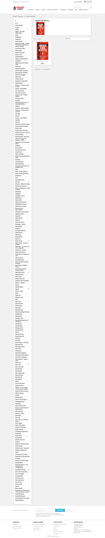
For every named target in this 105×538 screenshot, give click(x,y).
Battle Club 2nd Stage (21, 130)
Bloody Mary (18, 326)
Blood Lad (18, 308)
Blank (17, 285)
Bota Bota (18, 415)
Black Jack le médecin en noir (22, 254)
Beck (16, 169)
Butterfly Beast (19, 494)
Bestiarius (18, 191)
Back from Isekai (20, 48)
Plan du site (36, 530)
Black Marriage (19, 260)
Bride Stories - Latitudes (22, 448)
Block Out (18, 301)
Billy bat (17, 220)
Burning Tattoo (19, 480)
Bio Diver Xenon (19, 222)
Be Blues (17, 146)
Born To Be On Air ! (20, 405)
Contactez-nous (37, 528)
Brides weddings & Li (21, 450)
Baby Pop (18, 39)
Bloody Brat (18, 316)
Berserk (17, 182)
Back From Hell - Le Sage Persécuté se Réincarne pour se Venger (22, 45)
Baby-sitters (18, 41)
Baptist (17, 106)
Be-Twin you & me (20, 150)
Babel (17, 29)
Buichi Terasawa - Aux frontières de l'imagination (21, 466)
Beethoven (18, 175)
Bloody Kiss (18, 324)
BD (76, 9)
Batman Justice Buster (21, 126)
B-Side (17, 27)
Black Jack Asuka (20, 252)
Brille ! (17, 452)
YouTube (71, 510)
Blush (17, 381)
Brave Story (18, 435)
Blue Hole (18, 362)
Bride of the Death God (21, 444)
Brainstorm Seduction (21, 431)
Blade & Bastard (19, 278)
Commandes (57, 526)
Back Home (18, 50)
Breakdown (18, 437)
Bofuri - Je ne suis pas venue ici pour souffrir (21, 388)
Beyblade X (18, 198)
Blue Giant (18, 351)
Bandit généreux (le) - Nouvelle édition (21, 103)
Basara (17, 116)
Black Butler (18, 237)
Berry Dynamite (19, 180)
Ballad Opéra (19, 83)
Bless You (18, 295)
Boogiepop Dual (19, 401)
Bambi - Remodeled (20, 88)
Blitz (16, 299)
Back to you (18, 54)
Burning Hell (19, 476)
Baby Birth (18, 37)
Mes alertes (56, 533)
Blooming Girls (19, 336)
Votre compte (58, 522)
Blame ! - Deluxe (20, 283)
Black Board (18, 232)
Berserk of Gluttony (21, 186)
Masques (71, 9)
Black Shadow (19, 274)
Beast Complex (19, 154)
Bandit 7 (17, 100)
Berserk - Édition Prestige (22, 184)
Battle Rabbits (19, 134)
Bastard (17, 122)
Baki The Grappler (20, 75)
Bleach (17, 289)
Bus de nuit (18, 482)
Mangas (30, 9)
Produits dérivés (52, 9)
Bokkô (17, 395)
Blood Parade (19, 310)
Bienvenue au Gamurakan (19, 209)
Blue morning (19, 367)
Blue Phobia (18, 371)
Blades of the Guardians (22, 281)
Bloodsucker (18, 314)
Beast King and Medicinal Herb (22, 156)
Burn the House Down (21, 472)
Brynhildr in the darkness (22, 456)
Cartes (43, 9)
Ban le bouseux (19, 91)
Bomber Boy (18, 397)
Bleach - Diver (19, 291)
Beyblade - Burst (20, 196)
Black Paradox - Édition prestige (22, 262)
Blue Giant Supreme (21, 357)
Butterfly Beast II (20, 496)
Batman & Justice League (22, 124)
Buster (17, 486)
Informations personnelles (60, 524)
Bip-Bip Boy (18, 226)
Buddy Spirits (19, 462)
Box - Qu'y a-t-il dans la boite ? (22, 420)
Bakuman (18, 77)
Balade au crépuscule (21, 81)
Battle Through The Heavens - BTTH (20, 139)
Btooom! (17, 458)
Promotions (15, 524)
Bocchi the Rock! (20, 383)
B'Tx (16, 23)
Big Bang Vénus (19, 214)
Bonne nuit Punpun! (21, 399)
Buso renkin (18, 484)
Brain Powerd (19, 429)
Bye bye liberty (19, 500)
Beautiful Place (19, 164)
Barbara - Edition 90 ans (22, 108)
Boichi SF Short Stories (21, 391)
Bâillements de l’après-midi (21, 63)
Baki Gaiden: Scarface (21, 72)
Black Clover (18, 241)
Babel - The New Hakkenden (19, 32)
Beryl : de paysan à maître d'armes (22, 188)
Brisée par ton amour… (21, 454)
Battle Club (18, 128)
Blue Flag (18, 349)
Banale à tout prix (20, 93)
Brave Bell (18, 433)
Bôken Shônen (19, 393)
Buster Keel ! (19, 488)
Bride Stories (19, 446)
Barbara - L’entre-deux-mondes (22, 111)
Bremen (17, 442)
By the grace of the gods (22, 498)
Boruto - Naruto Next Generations (21, 408)
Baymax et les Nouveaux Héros (22, 143)
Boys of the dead (20, 425)
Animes (37, 9)
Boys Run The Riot (20, 427)
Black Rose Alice (19, 272)
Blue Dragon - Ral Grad (21, 342)
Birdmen (17, 228)
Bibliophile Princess (20, 204)
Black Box (18, 234)
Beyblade (18, 194)
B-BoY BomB (18, 25)
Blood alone (18, 305)
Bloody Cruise (19, 318)
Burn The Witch (19, 474)
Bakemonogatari (20, 68)
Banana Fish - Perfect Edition (21, 95)
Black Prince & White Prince (21, 266)
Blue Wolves (18, 377)
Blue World (18, 379)
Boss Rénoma (19, 411)
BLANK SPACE (19, 287)
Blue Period (18, 369)
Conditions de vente (38, 526)
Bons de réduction (58, 531)
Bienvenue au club (20, 206)
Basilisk (17, 120)
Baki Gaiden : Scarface (21, 70)
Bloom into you (19, 334)
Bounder (17, 417)
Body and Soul (19, 385)
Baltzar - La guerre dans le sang (22, 85)
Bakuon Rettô (19, 79)
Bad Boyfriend (19, 56)
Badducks (18, 61)
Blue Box (17, 340)
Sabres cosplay (83, 9)
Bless (16, 293)
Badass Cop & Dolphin (21, 59)
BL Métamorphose (20, 230)
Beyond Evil (18, 200)
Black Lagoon (19, 257)
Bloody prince (19, 328)
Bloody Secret (19, 330)
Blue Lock (18, 365)
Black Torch (18, 276)
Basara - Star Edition (21, 118)
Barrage (17, 114)
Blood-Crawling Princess (22, 312)
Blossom (17, 338)
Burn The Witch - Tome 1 (42, 61)
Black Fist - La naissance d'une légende (22, 247)
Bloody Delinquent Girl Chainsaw (21, 321)
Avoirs (55, 528)
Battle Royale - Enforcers (22, 136)
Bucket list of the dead (21, 460)
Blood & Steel (19, 303)
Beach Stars (18, 152)
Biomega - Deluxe (20, 224)
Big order (18, 216)
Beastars (17, 159)
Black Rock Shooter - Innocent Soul (21, 269)
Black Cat (18, 239)
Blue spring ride (19, 373)
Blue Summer (19, 375)
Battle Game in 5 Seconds (22, 132)
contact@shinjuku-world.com (83, 532)
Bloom (17, 332)
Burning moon (19, 478)
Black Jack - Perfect (20, 250)
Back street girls (20, 52)
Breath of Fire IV (20, 440)
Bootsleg (17, 403)
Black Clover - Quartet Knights (21, 243)
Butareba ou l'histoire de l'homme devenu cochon (22, 491)
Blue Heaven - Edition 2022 (21, 359)
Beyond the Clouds (20, 202)
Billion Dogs (18, 218)
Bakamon (18, 66)
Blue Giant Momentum (21, 355)
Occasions (63, 9)
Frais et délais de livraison (39, 524)
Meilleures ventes (17, 528)
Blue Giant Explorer (20, 353)
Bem (16, 178)
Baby (16, 35)
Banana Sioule (19, 98)
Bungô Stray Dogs (20, 469)
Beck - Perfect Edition (21, 171)
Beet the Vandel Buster (21, 173)
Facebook (68, 510)
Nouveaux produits (17, 526)
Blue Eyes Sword (20, 346)
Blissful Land (19, 297)
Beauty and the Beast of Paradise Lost (22, 166)
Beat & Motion (19, 162)
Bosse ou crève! (19, 413)
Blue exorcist (19, 344)
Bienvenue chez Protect (22, 212)
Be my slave (18, 148)
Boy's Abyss (18, 423)
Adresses (56, 529)
